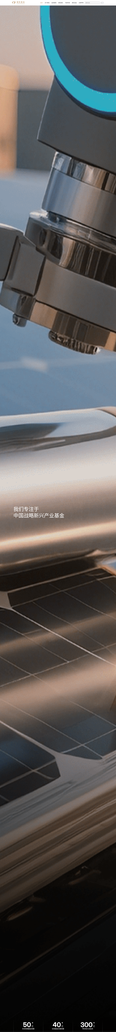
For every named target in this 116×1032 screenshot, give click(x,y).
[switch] (102, 3)
